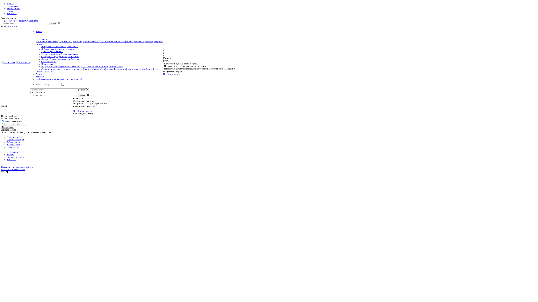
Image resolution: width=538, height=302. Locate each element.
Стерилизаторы (48, 61)
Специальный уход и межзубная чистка (60, 56)
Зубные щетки (13, 144)
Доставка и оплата (15, 157)
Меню (39, 31)
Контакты (11, 159)
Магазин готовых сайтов (13, 169)
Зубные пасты (13, 142)
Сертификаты (65, 41)
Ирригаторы (47, 64)
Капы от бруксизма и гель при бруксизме (61, 59)
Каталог (10, 154)
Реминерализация (15, 139)
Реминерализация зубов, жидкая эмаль (59, 54)
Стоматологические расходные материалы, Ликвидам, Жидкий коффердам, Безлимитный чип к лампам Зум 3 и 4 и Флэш (99, 69)
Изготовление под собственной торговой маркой (106, 41)
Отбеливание (13, 137)
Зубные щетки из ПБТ (52, 51)
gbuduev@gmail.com (28, 21)
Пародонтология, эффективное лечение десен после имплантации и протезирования (82, 66)
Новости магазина (13, 121)
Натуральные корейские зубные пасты (59, 46)
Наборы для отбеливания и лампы (57, 49)
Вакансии (77, 41)
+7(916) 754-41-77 (9, 21)
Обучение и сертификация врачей (146, 41)
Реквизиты (53, 41)
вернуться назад (85, 113)
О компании (41, 41)
